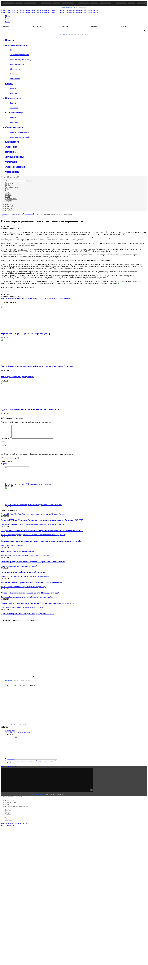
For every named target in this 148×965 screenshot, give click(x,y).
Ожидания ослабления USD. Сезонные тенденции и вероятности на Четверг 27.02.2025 (42, 530)
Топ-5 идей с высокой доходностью (17, 377)
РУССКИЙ (9, 206)
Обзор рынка (15, 69)
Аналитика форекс (17, 64)
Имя (3, 442)
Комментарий (6, 438)
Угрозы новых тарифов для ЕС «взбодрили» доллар (25, 333)
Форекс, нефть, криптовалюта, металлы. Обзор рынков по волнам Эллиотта (33, 505)
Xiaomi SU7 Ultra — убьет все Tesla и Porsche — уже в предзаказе (31, 582)
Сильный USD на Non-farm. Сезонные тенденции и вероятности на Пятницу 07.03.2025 (42, 520)
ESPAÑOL (8, 210)
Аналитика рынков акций (19, 137)
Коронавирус (12, 141)
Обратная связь (10, 802)
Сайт (3, 450)
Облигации (14, 74)
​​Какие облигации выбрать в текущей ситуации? (24, 572)
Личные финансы (14, 156)
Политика (10, 151)
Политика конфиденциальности (17, 806)
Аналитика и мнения (16, 45)
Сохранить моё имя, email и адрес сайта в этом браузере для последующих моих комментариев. (38, 454)
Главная (4, 214)
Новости (9, 40)
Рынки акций (15, 79)
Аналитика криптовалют (19, 55)
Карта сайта (9, 800)
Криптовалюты (13, 98)
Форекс (9, 83)
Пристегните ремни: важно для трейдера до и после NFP (27, 613)
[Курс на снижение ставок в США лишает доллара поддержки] (22, 405)
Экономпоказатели (15, 166)
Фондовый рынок (14, 127)
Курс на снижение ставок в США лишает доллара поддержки (30, 409)
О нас (7, 804)
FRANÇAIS (9, 208)
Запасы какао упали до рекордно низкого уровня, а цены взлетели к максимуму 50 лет (42, 541)
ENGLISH (8, 204)
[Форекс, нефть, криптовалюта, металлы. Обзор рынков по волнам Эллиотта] (17, 503)
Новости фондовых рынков (20, 132)
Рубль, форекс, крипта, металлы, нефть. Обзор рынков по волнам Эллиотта (37, 366)
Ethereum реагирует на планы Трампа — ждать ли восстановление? (33, 562)
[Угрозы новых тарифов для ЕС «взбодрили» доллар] (22, 329)
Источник (4, 291)
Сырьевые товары (14, 112)
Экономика (11, 146)
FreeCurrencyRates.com (9, 766)
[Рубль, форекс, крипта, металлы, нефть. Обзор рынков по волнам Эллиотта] (22, 362)
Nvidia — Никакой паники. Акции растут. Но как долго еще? (30, 593)
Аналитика (14, 93)
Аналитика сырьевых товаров (21, 59)
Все (11, 50)
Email (3, 446)
